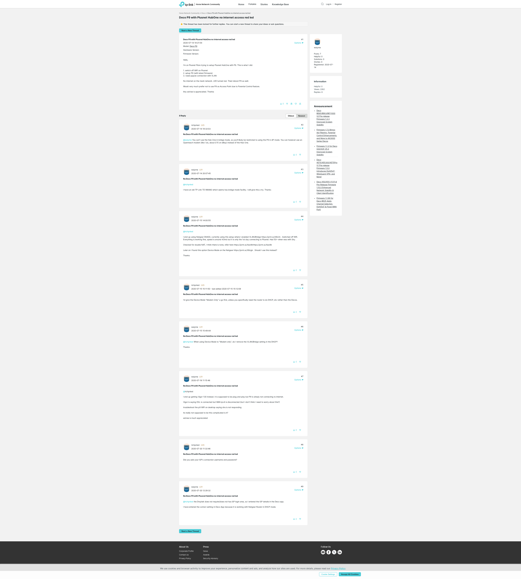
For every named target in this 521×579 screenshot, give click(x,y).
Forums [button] (252, 4)
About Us (183, 546)
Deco (203, 13)
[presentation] (186, 127)
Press (206, 546)
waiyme (194, 170)
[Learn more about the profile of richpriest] (187, 127)
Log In (328, 4)
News (205, 551)
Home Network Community (189, 13)
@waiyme (187, 140)
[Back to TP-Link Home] (186, 4)
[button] (241, 4)
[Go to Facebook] (328, 552)
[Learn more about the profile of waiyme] (187, 171)
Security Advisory (210, 558)
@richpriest (188, 184)
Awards (206, 555)
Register (338, 4)
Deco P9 (193, 46)
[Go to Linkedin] (340, 552)
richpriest (195, 125)
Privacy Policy (185, 558)
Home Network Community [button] (208, 4)
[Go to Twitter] (334, 552)
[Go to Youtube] (323, 552)
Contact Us (184, 555)
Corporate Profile (186, 551)
